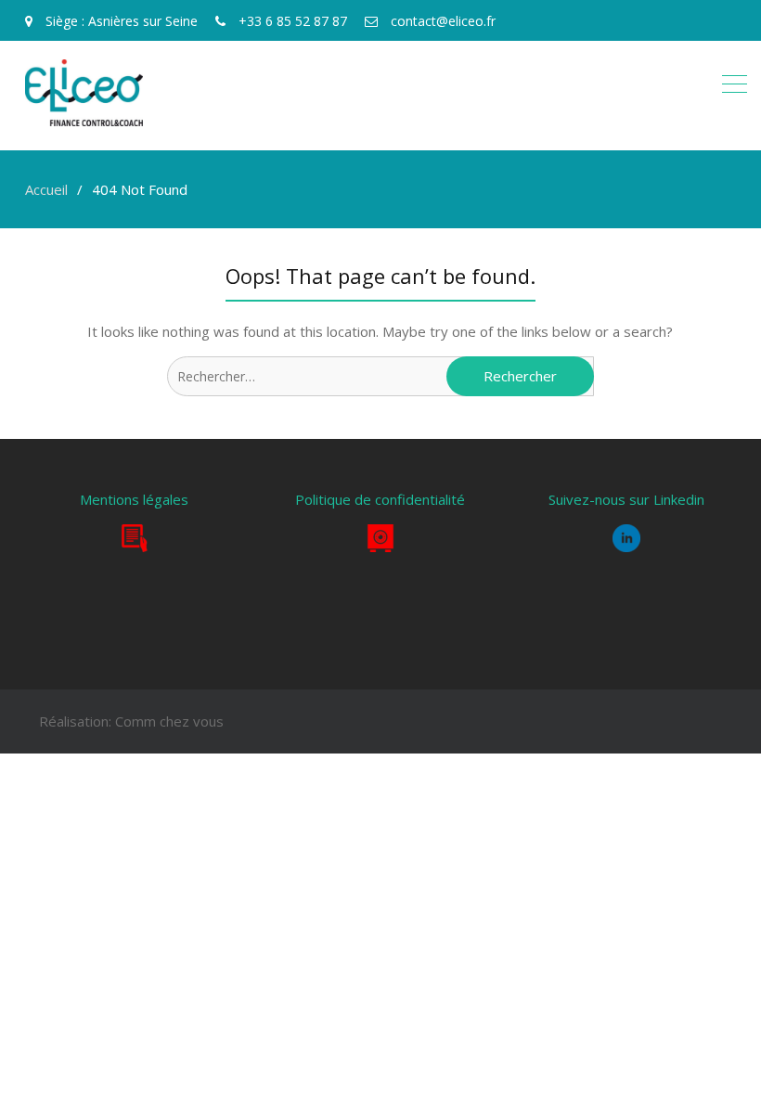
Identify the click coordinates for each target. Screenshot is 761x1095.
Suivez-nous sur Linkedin (626, 499)
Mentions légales (134, 499)
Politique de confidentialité (380, 499)
